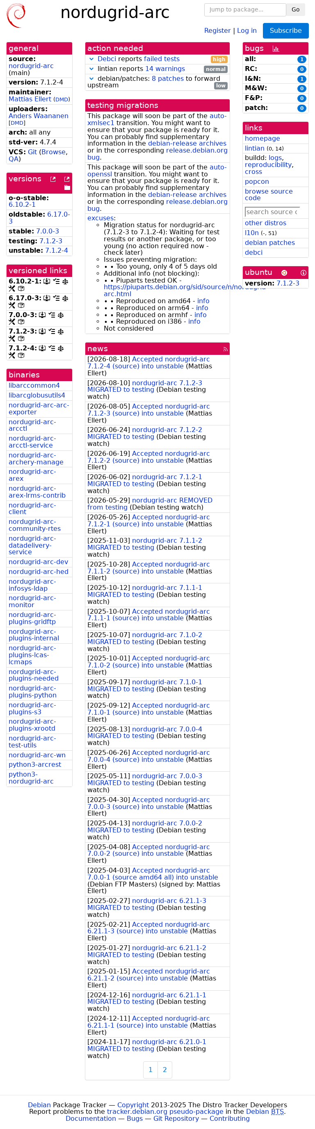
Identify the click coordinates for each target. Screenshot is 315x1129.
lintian (255, 148)
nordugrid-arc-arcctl (32, 425)
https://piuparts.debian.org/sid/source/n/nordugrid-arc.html (186, 290)
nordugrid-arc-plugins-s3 (32, 708)
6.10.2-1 (22, 204)
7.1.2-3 (50, 241)
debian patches (270, 243)
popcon (257, 181)
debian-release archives (187, 143)
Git (32, 152)
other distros (265, 223)
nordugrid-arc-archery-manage (36, 458)
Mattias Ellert (30, 99)
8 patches (168, 78)
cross (253, 172)
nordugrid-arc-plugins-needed (34, 675)
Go (296, 9)
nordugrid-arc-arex (32, 475)
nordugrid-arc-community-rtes (35, 525)
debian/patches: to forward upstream (156, 82)
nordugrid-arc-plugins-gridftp (32, 618)
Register (217, 30)
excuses (100, 218)
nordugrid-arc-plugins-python (33, 691)
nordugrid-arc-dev (38, 562)
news (97, 348)
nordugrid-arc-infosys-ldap (32, 585)
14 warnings (165, 69)
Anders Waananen (38, 116)
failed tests (162, 59)
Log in (247, 30)
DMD (61, 99)
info (203, 301)
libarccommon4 (34, 385)
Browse (53, 152)
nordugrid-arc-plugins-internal (34, 635)
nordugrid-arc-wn (37, 755)
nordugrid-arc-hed (38, 572)
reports (162, 59)
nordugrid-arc (31, 66)
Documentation (91, 1118)
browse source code (269, 194)
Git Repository (176, 1118)
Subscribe (286, 30)
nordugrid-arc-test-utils (32, 741)
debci (253, 252)
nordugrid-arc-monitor (32, 601)
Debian (39, 1105)
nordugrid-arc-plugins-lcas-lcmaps (32, 655)
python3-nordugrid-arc (31, 777)
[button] (91, 59)
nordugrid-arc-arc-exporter (39, 408)
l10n (252, 233)
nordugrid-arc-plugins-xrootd (32, 725)
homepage (262, 138)
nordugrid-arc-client (32, 508)
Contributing (230, 1118)
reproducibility (268, 165)
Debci (107, 59)
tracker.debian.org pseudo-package (165, 1111)
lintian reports (161, 69)
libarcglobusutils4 (37, 395)
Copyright (133, 1105)
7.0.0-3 (47, 231)
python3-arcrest (35, 764)
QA (13, 159)
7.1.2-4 (56, 250)
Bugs (135, 1118)
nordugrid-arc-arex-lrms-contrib (37, 492)
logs (275, 158)
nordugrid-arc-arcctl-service (32, 441)
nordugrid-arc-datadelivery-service (32, 545)
